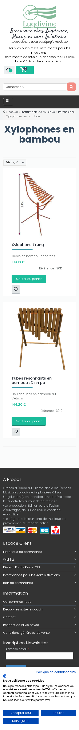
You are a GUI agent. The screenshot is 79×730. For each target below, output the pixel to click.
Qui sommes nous (17, 602)
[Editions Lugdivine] (39, 16)
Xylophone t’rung (28, 244)
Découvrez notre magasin (23, 609)
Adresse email (17, 649)
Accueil (13, 112)
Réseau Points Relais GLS (21, 567)
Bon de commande (18, 583)
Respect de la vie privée (21, 625)
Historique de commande (22, 552)
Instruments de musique (38, 112)
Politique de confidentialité (56, 672)
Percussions (66, 112)
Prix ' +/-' (12, 162)
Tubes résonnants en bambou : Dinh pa (32, 380)
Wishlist (8, 559)
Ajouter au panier (29, 279)
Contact (9, 617)
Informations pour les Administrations (31, 575)
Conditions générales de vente (26, 633)
